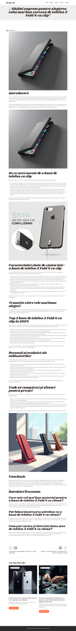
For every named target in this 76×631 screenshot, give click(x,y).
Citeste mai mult (13, 608)
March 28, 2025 (45, 567)
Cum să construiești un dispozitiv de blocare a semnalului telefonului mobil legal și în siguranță (52, 600)
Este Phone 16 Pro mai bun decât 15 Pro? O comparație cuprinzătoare (23, 599)
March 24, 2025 (15, 567)
